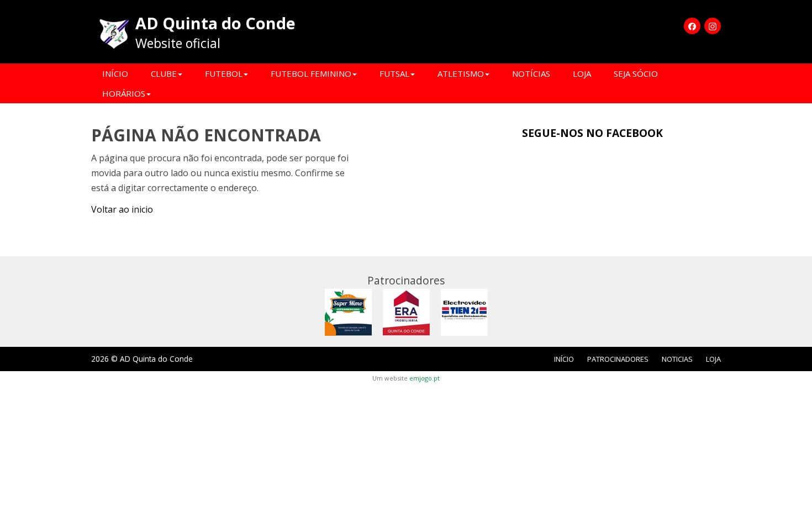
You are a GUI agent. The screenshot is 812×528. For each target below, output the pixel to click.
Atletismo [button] (460, 73)
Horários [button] (123, 93)
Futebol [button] (223, 73)
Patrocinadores (617, 359)
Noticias (677, 359)
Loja (582, 73)
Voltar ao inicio (122, 209)
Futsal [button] (394, 73)
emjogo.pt (424, 378)
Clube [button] (164, 73)
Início (115, 73)
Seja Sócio (636, 73)
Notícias (531, 73)
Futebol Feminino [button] (311, 73)
